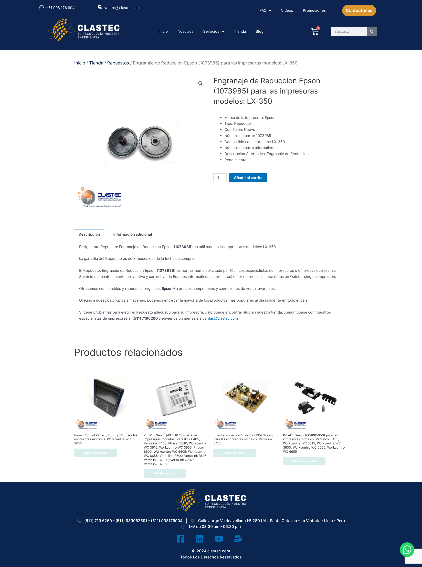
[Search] (372, 31)
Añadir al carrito (248, 177)
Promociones (314, 10)
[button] (200, 83)
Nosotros (185, 31)
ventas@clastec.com (220, 318)
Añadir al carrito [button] (95, 453)
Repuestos (118, 62)
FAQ (263, 10)
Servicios (211, 31)
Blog (260, 31)
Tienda (240, 31)
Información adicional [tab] (132, 234)
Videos (287, 10)
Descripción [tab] (89, 234)
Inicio (163, 31)
